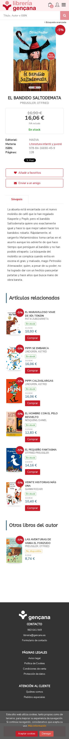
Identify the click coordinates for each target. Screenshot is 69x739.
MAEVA (34, 140)
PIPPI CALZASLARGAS (39, 381)
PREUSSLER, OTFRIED (34, 103)
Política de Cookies (34, 663)
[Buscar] (64, 15)
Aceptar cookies (26, 733)
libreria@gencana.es (34, 635)
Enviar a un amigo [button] (29, 183)
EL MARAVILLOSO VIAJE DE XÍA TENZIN (40, 314)
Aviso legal (34, 658)
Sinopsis (16, 199)
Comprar (32, 338)
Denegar (46, 733)
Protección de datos (34, 674)
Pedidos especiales (34, 697)
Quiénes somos (34, 692)
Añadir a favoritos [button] (29, 173)
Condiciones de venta (34, 668)
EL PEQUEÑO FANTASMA (40, 449)
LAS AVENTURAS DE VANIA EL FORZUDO (38, 541)
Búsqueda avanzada (55, 22)
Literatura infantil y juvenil (45, 144)
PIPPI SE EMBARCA (37, 348)
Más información (37, 726)
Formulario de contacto (34, 640)
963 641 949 (34, 630)
